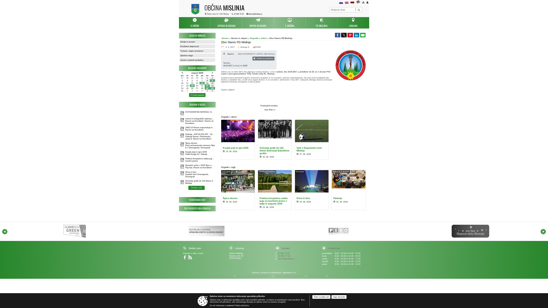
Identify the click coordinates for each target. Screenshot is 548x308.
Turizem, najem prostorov (191, 51)
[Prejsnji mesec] (182, 73)
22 (207, 86)
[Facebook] (185, 258)
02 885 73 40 (284, 256)
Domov (225, 38)
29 (207, 88)
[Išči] (358, 9)
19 (192, 86)
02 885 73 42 (239, 13)
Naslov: (230, 54)
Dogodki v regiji (197, 104)
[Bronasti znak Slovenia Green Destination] (74, 231)
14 (202, 83)
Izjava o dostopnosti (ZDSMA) (289, 276)
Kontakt (286, 248)
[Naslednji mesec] (212, 73)
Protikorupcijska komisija (197, 208)
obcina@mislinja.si (255, 13)
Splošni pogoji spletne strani (218, 276)
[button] (4, 231)
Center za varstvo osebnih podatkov (253, 276)
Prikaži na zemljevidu (264, 58)
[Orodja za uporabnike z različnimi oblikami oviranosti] (358, 1)
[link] (338, 35)
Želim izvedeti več (321, 297)
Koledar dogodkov (197, 68)
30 (212, 88)
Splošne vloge (186, 55)
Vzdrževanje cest (197, 200)
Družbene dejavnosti (189, 46)
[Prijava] (367, 2)
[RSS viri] (190, 258)
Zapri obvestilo (339, 297)
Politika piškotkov (316, 276)
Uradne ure (334, 248)
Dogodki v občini (258, 38)
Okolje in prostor (187, 42)
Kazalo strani (336, 276)
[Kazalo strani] (363, 2)
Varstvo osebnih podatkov (192, 60)
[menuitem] (194, 23)
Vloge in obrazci (197, 35)
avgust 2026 (197, 73)
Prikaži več (196, 188)
